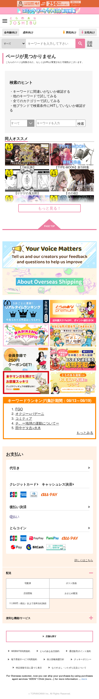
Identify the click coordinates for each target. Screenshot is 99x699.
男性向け (71, 32)
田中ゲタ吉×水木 (28, 427)
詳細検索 (89, 43)
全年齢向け (10, 32)
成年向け (28, 32)
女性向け (89, 32)
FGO (19, 409)
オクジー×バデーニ (29, 413)
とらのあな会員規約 (49, 651)
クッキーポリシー (82, 659)
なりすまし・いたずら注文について (69, 667)
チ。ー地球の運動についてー (37, 423)
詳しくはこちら (83, 560)
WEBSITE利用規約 (20, 651)
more (84, 679)
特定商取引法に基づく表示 (29, 667)
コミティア (23, 418)
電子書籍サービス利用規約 (24, 659)
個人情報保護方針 (55, 659)
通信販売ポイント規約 (80, 651)
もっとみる (84, 432)
